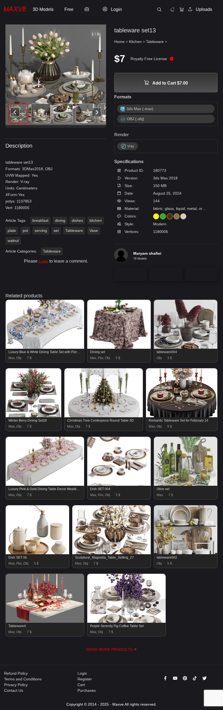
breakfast (40, 220)
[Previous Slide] (22, 83)
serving (41, 230)
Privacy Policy (16, 685)
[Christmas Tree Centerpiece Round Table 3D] (103, 416)
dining (60, 220)
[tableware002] (185, 553)
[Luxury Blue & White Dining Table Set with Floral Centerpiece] (45, 347)
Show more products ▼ (111, 649)
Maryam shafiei (147, 253)
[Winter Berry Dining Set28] (33, 416)
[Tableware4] (45, 621)
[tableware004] (185, 347)
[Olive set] (185, 484)
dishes (77, 220)
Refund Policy (16, 673)
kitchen (95, 220)
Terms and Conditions (23, 679)
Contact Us (13, 690)
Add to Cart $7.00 (169, 83)
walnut (13, 240)
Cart (81, 685)
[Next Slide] (90, 83)
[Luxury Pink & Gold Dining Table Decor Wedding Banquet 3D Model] (45, 484)
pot (25, 230)
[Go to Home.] (15, 9)
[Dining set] (119, 347)
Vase (93, 230)
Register (85, 679)
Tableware (74, 230)
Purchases (87, 690)
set (56, 230)
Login (43, 261)
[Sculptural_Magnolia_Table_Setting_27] (111, 553)
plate (12, 230)
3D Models (43, 9)
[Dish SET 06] (37, 553)
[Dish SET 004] (119, 484)
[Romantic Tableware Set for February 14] (182, 416)
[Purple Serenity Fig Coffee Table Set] (126, 621)
